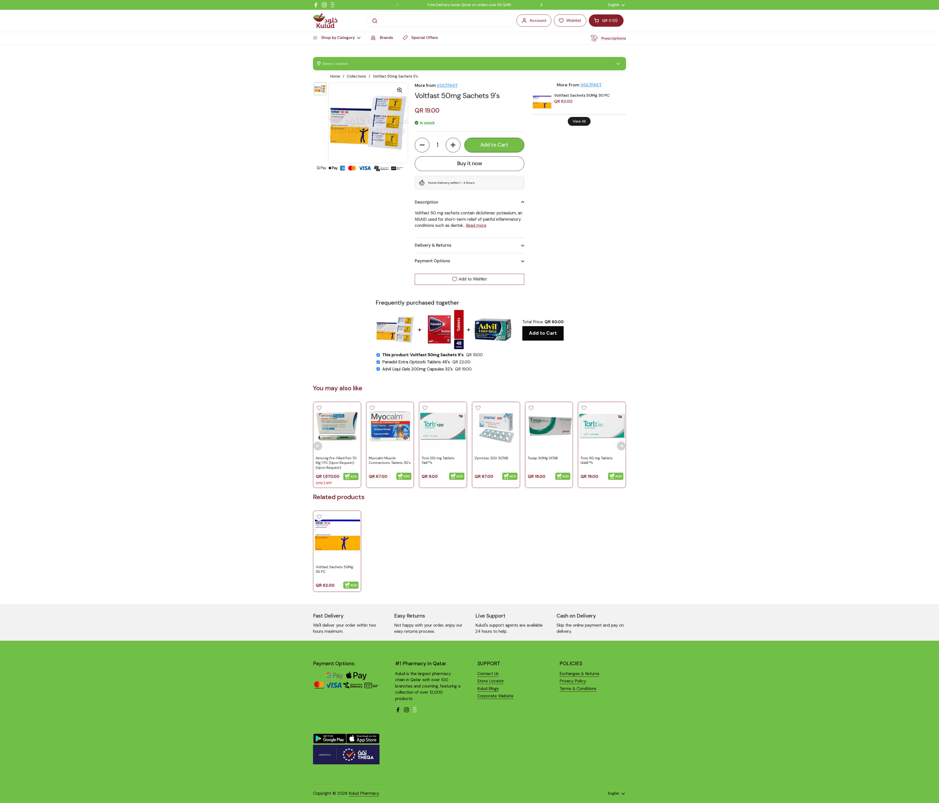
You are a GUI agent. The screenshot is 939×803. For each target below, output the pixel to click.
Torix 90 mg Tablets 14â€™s (597, 460)
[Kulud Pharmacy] (325, 20)
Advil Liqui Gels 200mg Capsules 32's (417, 369)
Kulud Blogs (488, 688)
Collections (356, 76)
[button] (422, 145)
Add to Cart (543, 333)
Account (538, 20)
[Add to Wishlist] (319, 408)
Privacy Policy (572, 681)
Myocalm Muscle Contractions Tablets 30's (390, 460)
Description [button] (426, 202)
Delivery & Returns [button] (433, 245)
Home (335, 76)
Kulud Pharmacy (364, 793)
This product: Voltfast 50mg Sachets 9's (423, 354)
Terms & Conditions (577, 688)
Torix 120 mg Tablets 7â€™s (438, 460)
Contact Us (488, 673)
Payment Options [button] (432, 261)
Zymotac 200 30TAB (491, 458)
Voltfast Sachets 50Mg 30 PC (582, 95)
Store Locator (490, 681)
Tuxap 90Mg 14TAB (543, 458)
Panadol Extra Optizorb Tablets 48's (416, 362)
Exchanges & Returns (579, 673)
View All (579, 121)
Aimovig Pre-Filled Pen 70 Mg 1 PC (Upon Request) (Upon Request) (336, 463)
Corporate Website (495, 696)
